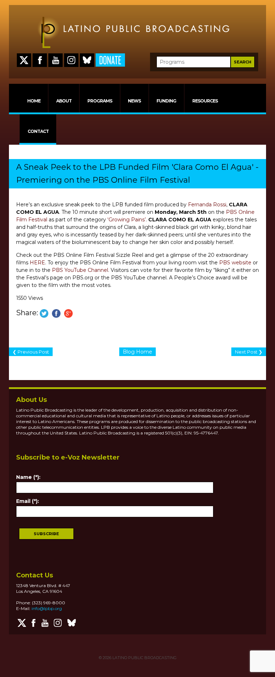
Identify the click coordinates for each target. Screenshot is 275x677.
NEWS (134, 101)
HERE (37, 262)
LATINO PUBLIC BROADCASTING (144, 657)
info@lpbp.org (47, 608)
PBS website (235, 262)
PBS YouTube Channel (80, 270)
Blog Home (137, 352)
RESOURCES (205, 101)
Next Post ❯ (248, 352)
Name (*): (28, 477)
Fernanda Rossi (207, 204)
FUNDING (166, 101)
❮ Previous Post (31, 352)
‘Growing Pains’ (126, 219)
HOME (33, 101)
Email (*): (27, 501)
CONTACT (38, 131)
